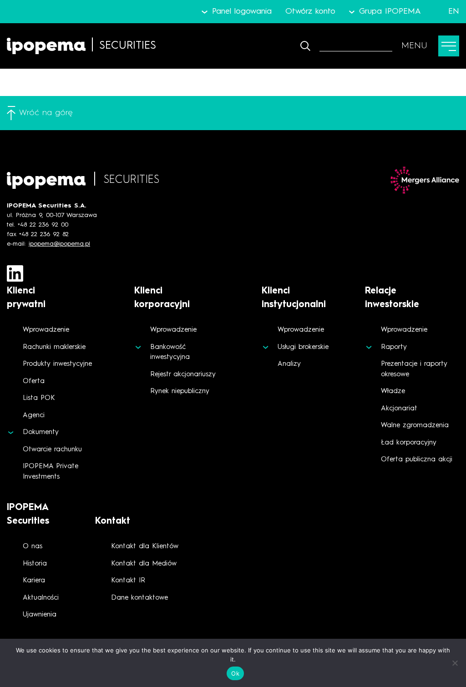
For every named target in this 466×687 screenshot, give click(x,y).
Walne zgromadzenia (415, 425)
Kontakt (112, 521)
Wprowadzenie (46, 330)
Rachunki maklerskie (54, 347)
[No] (454, 662)
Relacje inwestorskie (392, 298)
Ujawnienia (39, 614)
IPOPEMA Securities (28, 514)
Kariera (34, 580)
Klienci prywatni (26, 298)
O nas (32, 546)
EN (453, 11)
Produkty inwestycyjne (57, 364)
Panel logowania (241, 11)
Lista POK (39, 398)
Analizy (289, 364)
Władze (393, 391)
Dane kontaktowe (139, 598)
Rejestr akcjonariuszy (183, 374)
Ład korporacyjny (408, 442)
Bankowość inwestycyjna (170, 352)
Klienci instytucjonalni (294, 298)
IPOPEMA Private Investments (50, 471)
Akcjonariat (399, 408)
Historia (35, 564)
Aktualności (41, 598)
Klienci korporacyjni (162, 298)
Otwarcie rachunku (52, 449)
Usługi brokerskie (303, 347)
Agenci (34, 415)
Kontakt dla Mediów (144, 564)
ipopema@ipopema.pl (59, 244)
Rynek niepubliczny (179, 391)
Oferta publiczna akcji (416, 459)
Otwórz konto (310, 11)
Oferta (34, 381)
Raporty (394, 347)
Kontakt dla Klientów (144, 546)
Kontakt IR (128, 580)
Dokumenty (41, 432)
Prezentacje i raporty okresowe (414, 369)
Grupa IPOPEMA (390, 11)
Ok (235, 673)
